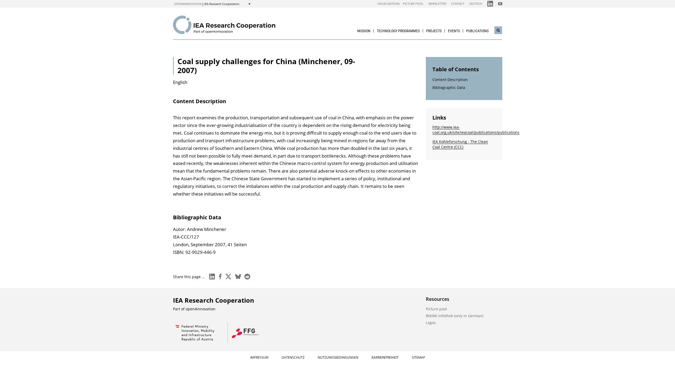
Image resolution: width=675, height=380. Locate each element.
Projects (434, 31)
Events (454, 31)
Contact (457, 4)
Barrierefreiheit (385, 357)
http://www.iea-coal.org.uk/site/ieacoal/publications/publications (475, 130)
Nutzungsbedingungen (338, 357)
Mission (363, 31)
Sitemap (418, 357)
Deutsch (475, 4)
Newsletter (437, 4)
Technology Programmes (398, 31)
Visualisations (388, 4)
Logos (431, 322)
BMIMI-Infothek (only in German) (454, 315)
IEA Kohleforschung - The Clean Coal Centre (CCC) (460, 144)
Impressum (259, 357)
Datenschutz (293, 357)
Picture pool (413, 4)
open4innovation (188, 4)
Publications (477, 31)
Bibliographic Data (448, 87)
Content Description (450, 79)
